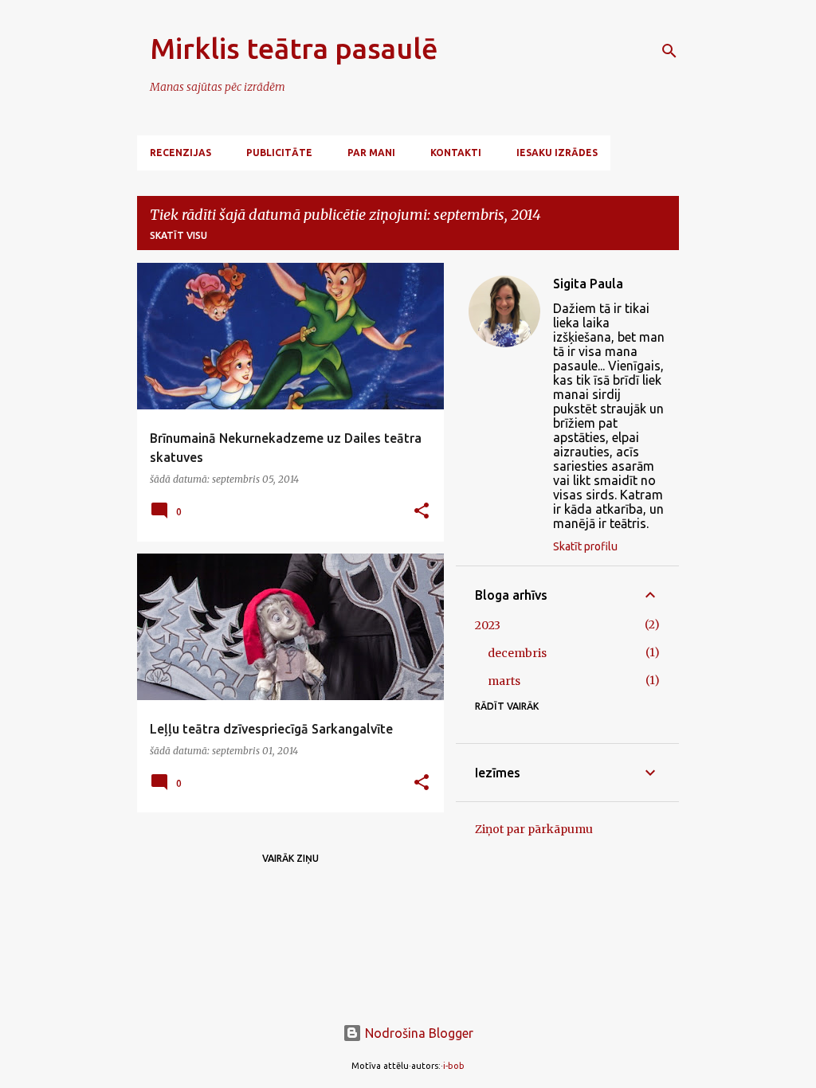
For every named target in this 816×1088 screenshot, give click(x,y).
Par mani (371, 152)
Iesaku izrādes (557, 152)
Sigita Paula (588, 283)
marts (504, 681)
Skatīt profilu (585, 546)
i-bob (454, 1065)
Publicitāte (279, 152)
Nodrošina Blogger (417, 1033)
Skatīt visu (178, 235)
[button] (421, 511)
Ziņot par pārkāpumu (534, 829)
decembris (517, 653)
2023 (487, 625)
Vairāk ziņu (290, 858)
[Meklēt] (669, 51)
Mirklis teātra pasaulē (294, 48)
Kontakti (455, 152)
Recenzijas (180, 152)
